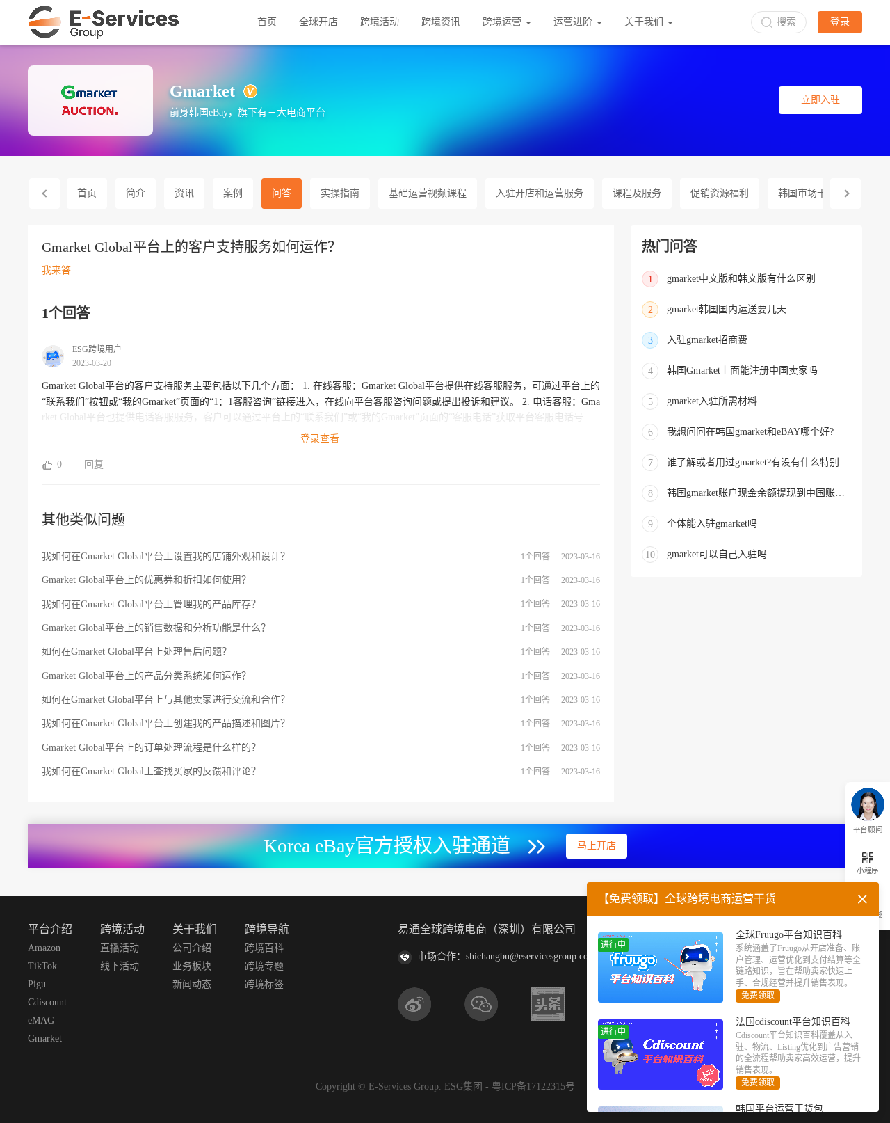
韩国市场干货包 (812, 193)
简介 (135, 193)
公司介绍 (191, 948)
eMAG (41, 1020)
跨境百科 (264, 948)
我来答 (56, 270)
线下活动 (119, 966)
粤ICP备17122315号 (533, 1086)
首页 (267, 22)
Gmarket (45, 1038)
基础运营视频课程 (428, 193)
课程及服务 (637, 193)
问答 (281, 193)
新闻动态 (191, 984)
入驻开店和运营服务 (539, 193)
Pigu (37, 984)
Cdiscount (47, 1002)
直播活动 (119, 948)
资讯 (184, 193)
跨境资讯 (440, 22)
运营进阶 (574, 22)
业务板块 (191, 966)
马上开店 (596, 846)
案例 (233, 193)
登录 (840, 22)
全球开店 (318, 22)
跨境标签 (264, 984)
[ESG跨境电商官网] (103, 22)
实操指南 (340, 193)
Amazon (44, 948)
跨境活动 (379, 22)
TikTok (42, 966)
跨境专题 (264, 966)
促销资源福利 (719, 193)
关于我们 (645, 22)
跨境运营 (503, 22)
